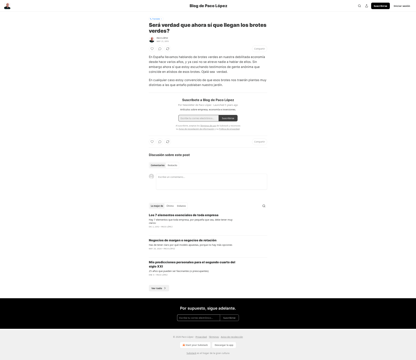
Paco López (162, 38)
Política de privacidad (229, 128)
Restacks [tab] (172, 165)
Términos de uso (208, 125)
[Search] (359, 6)
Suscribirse (380, 5)
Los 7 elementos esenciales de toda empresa (183, 215)
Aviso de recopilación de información (196, 128)
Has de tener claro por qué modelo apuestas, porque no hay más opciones (190, 244)
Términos (214, 336)
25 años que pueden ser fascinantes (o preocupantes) (179, 271)
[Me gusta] (152, 49)
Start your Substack (197, 345)
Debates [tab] (181, 205)
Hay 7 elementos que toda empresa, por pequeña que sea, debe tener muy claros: (191, 221)
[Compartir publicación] (366, 6)
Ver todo (156, 288)
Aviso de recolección (232, 336)
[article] (208, 223)
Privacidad (201, 336)
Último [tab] (170, 205)
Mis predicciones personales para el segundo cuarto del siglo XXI (192, 264)
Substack (191, 353)
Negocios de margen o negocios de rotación (182, 240)
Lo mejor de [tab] (157, 205)
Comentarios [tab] (157, 165)
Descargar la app (224, 345)
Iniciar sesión (402, 5)
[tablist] (164, 165)
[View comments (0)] (160, 49)
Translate (156, 19)
